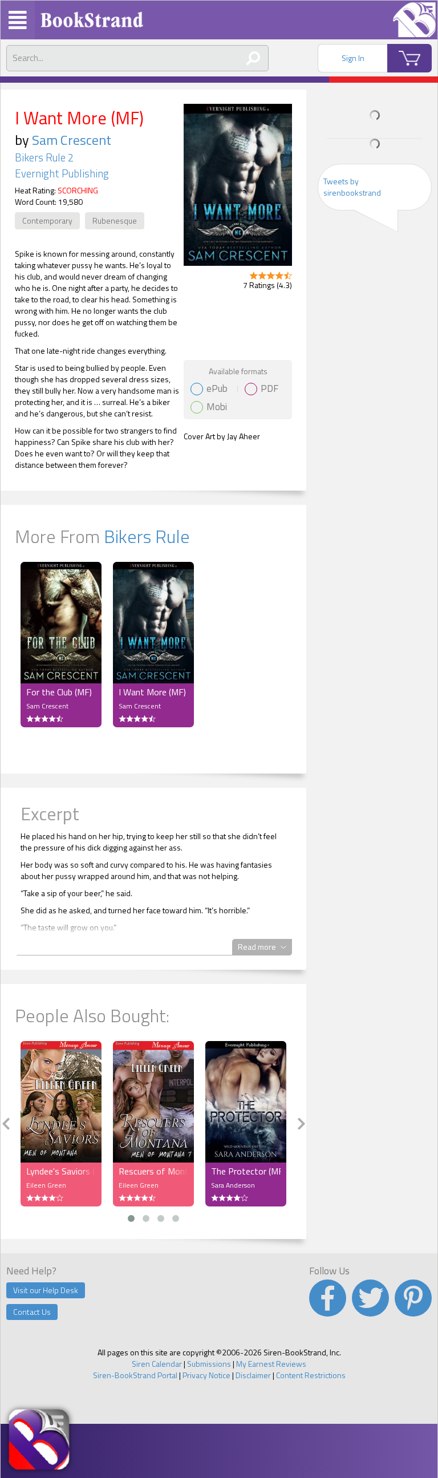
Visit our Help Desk (45, 1290)
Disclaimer (253, 1375)
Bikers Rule (147, 536)
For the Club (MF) (59, 692)
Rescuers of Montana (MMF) (153, 1171)
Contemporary (47, 220)
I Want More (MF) (152, 692)
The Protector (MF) (246, 1171)
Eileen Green (46, 1185)
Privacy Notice (206, 1375)
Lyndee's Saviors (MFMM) (61, 1171)
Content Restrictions (311, 1375)
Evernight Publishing (62, 173)
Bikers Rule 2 (44, 157)
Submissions (209, 1364)
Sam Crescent (71, 139)
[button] (131, 1218)
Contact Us (32, 1312)
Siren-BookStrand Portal (135, 1375)
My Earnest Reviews (271, 1364)
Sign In (353, 58)
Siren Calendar (157, 1364)
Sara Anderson (233, 1185)
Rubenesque (114, 220)
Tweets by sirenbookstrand (352, 187)
